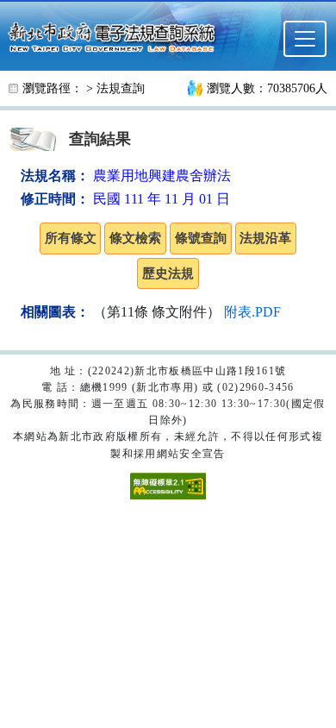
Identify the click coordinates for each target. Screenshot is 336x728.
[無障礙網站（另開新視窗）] (168, 485)
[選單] (305, 39)
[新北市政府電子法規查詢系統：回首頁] (117, 35)
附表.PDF (252, 311)
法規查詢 (120, 88)
